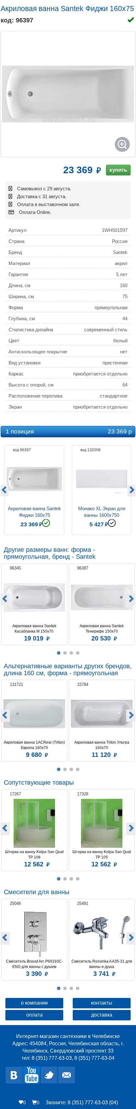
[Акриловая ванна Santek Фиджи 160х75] (68, 94)
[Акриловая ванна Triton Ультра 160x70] (102, 713)
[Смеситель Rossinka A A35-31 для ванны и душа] (102, 932)
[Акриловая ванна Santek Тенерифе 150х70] (102, 597)
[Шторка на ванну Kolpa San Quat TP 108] (34, 823)
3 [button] (71, 653)
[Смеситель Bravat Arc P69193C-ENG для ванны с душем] (34, 932)
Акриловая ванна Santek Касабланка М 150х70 (34, 629)
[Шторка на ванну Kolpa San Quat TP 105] (102, 823)
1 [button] (58, 653)
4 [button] (77, 653)
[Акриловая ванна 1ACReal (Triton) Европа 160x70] (34, 713)
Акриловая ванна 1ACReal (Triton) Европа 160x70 (34, 745)
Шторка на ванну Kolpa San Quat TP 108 (35, 854)
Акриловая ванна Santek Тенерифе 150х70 (102, 629)
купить (118, 170)
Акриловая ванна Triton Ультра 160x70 (102, 745)
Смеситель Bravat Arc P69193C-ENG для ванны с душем (34, 964)
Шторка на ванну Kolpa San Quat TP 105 (102, 854)
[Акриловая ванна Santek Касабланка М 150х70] (34, 597)
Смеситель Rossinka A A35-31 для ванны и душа (102, 964)
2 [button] (65, 653)
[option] (34, 489)
